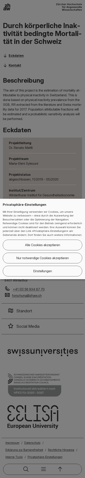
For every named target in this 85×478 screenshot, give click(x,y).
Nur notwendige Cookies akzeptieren (42, 258)
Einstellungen (42, 271)
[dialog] (42, 239)
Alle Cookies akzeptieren (42, 245)
